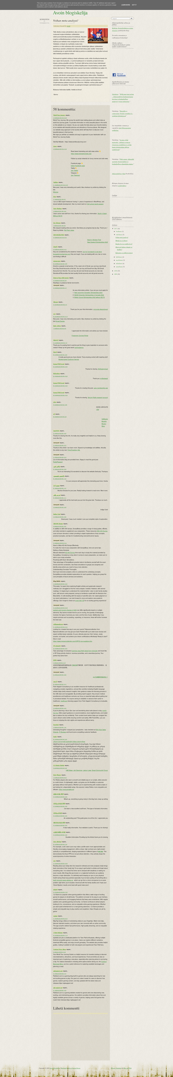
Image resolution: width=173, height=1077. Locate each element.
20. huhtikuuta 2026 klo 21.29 (60, 844)
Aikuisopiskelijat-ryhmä (118, 174)
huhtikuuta (119, 257)
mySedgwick (104, 378)
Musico (104, 424)
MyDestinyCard (103, 369)
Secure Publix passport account (98, 397)
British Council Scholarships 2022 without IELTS (89, 297)
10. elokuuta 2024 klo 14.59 (59, 433)
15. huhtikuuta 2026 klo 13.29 (60, 796)
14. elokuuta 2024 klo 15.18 (59, 457)
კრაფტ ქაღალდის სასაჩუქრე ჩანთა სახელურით (69, 742)
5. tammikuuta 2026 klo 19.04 (60, 768)
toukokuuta (119, 235)
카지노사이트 (57, 813)
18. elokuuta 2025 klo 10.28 (59, 675)
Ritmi (103, 426)
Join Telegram (75, 175)
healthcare (64, 701)
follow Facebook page (78, 166)
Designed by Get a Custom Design (70, 1068)
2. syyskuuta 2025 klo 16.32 (59, 708)
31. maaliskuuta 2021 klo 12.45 (60, 185)
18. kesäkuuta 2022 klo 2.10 (59, 288)
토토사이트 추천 (58, 794)
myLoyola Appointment (100, 309)
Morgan (55, 302)
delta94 (55, 890)
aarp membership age (101, 388)
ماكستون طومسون (58, 476)
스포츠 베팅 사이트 (59, 832)
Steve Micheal (57, 842)
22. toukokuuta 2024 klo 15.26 (60, 376)
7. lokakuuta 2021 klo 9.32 (59, 225)
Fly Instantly (57, 646)
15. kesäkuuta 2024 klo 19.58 (60, 405)
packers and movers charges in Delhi (65, 610)
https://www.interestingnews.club (81, 154)
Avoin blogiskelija (70, 12)
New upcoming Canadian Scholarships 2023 (88, 293)
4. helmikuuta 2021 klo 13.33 (60, 149)
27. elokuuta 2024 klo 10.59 (59, 469)
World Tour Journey (59, 115)
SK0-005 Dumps (58, 524)
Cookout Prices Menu (59, 949)
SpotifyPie (56, 431)
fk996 (55, 660)
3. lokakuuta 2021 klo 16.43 (59, 211)
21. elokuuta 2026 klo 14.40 (59, 990)
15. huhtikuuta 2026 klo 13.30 (60, 816)
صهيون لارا (56, 486)
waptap (55, 916)
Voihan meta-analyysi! (65, 20)
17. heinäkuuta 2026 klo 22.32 (60, 918)
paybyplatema (79, 347)
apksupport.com (58, 971)
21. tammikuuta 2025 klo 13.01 (60, 627)
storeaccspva (56, 261)
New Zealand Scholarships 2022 (97, 242)
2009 (115, 274)
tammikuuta (119, 267)
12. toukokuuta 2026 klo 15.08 (60, 863)
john (54, 402)
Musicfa (104, 421)
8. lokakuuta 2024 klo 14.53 (59, 526)
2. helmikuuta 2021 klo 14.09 (60, 118)
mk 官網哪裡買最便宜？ (100, 677)
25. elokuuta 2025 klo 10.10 (59, 684)
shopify (55, 247)
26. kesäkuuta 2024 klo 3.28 (59, 416)
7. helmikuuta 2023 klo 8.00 (59, 328)
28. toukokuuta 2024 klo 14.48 (60, 395)
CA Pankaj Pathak (58, 765)
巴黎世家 (74, 665)
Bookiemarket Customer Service (69, 359)
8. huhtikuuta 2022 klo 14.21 (60, 249)
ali (54, 414)
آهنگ (97, 409)
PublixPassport (58, 462)
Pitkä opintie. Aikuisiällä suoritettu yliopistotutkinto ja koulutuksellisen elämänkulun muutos (123, 161)
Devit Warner (57, 775)
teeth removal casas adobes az (63, 880)
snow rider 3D (79, 601)
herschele (56, 725)
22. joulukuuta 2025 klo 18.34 (60, 739)
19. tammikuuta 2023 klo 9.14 (60, 304)
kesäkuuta (118, 231)
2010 (115, 271)
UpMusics (105, 419)
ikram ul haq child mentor (61, 278)
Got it (134, 5)
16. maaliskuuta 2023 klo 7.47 (60, 343)
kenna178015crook (58, 364)
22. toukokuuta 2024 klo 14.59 (60, 366)
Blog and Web (128, 1068)
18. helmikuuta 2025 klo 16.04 (60, 648)
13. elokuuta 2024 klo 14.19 (59, 445)
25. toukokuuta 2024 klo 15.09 (60, 385)
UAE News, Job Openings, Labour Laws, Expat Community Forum (87, 770)
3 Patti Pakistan (58, 933)
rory (54, 314)
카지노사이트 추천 (59, 804)
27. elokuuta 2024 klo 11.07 (59, 488)
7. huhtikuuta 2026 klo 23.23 (60, 777)
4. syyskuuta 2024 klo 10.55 (59, 507)
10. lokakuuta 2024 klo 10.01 (60, 543)
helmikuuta (119, 263)
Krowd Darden (60, 321)
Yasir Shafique (57, 209)
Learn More (125, 5)
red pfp (100, 851)
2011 (115, 229)
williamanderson (58, 624)
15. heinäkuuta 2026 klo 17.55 (60, 892)
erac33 (55, 682)
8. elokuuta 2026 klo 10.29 (59, 952)
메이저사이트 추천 (59, 823)
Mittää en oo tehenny (122, 241)
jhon (54, 197)
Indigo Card (56, 514)
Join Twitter (74, 170)
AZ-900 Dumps (70, 553)
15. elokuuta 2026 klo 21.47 (59, 973)
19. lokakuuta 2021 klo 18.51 (60, 237)
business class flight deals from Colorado (85, 651)
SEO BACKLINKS (58, 235)
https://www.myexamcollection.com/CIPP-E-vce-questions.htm (72, 641)
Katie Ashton (57, 326)
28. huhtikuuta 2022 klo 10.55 (60, 263)
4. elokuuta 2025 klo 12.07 (59, 663)
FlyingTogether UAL (73, 450)
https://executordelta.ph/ (66, 789)
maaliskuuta (119, 260)
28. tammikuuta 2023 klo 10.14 (60, 316)
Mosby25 (55, 340)
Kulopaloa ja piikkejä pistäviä (124, 253)
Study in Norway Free (94, 240)
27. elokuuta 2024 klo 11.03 (59, 478)
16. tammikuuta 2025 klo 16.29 (60, 608)
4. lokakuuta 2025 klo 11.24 (59, 727)
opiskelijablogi (122, 186)
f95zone (55, 192)
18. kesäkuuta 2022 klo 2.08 (59, 280)
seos (54, 861)
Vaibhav (55, 182)
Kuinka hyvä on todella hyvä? (124, 244)
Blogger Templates (116, 1068)
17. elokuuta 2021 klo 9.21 (59, 199)
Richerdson (56, 374)
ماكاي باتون (56, 467)
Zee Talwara (57, 223)
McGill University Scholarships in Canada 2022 (89, 295)
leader (55, 737)
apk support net (57, 988)
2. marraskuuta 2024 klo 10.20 (60, 584)
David (55, 352)
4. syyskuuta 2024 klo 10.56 (59, 517)
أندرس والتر (56, 495)
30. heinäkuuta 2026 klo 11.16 (60, 935)
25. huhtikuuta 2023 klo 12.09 (60, 354)
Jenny (55, 146)
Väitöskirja (115, 94)
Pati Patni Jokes (69, 230)
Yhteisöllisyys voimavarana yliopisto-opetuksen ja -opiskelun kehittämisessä (122, 113)
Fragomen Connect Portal (80, 336)
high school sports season (95, 204)
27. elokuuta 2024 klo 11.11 (59, 498)
